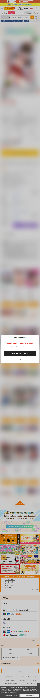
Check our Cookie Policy (10, 695)
